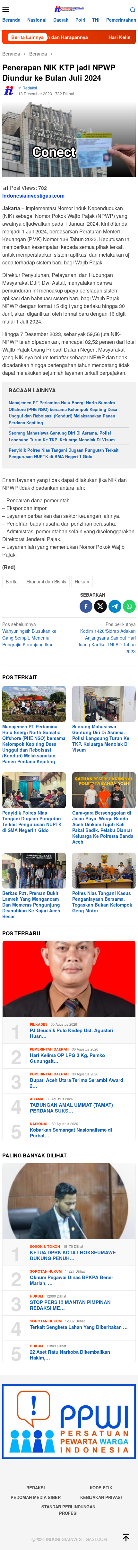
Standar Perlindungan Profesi (68, 1510)
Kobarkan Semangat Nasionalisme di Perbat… (71, 1132)
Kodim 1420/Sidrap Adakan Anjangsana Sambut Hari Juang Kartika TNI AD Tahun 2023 (107, 637)
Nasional (39, 1123)
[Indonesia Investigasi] (69, 8)
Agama (36, 1098)
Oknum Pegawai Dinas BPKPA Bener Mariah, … (71, 1280)
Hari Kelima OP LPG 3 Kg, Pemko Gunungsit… (67, 1058)
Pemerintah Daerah (49, 1049)
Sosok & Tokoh (45, 1246)
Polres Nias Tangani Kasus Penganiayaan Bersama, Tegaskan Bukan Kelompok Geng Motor (102, 902)
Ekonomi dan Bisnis (46, 581)
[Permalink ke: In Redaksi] (8, 90)
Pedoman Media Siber (36, 1497)
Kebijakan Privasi (101, 1497)
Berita (12, 581)
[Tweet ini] (100, 606)
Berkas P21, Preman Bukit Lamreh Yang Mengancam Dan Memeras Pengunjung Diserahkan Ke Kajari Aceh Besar (31, 904)
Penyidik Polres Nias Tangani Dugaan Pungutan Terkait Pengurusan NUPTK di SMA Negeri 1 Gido (63, 453)
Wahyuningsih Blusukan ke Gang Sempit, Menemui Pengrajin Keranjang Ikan (29, 634)
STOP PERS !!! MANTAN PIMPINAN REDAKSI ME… (70, 1305)
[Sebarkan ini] (86, 606)
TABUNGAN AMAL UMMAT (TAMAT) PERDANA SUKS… (71, 1108)
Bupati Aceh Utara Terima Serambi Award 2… (76, 1083)
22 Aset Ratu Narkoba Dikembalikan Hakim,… (70, 1354)
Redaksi (35, 1487)
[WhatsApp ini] (129, 606)
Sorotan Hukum (46, 1271)
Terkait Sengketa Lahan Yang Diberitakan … (79, 1327)
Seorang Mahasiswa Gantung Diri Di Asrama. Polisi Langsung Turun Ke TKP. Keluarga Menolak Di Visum (62, 436)
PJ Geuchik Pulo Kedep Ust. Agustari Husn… (71, 1033)
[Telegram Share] (114, 606)
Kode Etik (101, 1487)
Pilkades (38, 1024)
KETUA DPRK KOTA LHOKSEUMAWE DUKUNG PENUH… (73, 1255)
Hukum (82, 581)
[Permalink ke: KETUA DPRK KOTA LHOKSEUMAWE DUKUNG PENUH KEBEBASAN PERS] (69, 1201)
